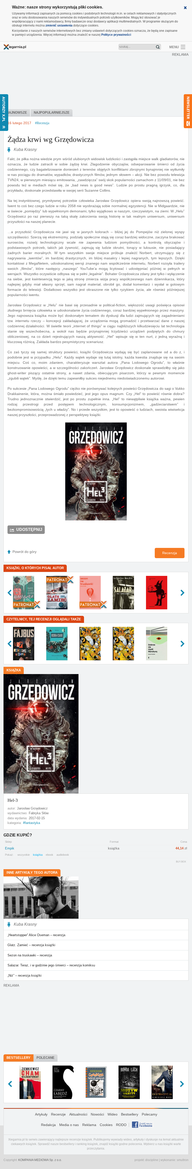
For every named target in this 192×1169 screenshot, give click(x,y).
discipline (151, 1160)
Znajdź (158, 47)
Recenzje (58, 1114)
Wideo (113, 1114)
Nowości (97, 1114)
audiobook (62, 854)
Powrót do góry (24, 552)
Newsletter (188, 111)
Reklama (89, 1125)
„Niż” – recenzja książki (25, 975)
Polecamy (149, 1114)
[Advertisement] (97, 81)
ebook (49, 854)
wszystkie (24, 854)
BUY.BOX (181, 861)
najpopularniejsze (52, 112)
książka (37, 854)
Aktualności (78, 1114)
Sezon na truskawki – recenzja (30, 955)
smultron (182, 1160)
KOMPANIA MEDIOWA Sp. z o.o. (40, 1160)
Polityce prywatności (116, 34)
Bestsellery (18, 1058)
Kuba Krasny (25, 149)
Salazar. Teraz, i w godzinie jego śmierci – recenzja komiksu (51, 965)
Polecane (45, 1058)
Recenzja (169, 553)
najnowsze (16, 112)
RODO (121, 1125)
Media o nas (69, 1125)
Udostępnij (29, 529)
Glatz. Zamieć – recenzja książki (31, 945)
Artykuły (41, 1114)
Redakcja (48, 1125)
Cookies (106, 1125)
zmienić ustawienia (59, 25)
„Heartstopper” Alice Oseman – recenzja (36, 935)
